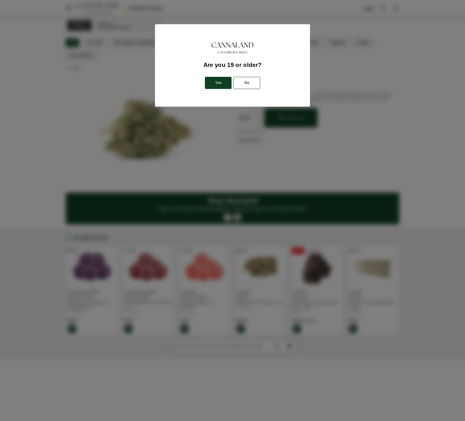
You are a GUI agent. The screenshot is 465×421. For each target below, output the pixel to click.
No (246, 83)
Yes (218, 83)
